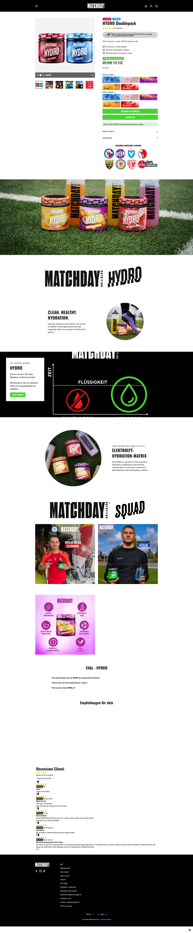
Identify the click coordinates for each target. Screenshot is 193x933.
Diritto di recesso (66, 906)
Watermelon (126, 88)
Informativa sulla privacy (68, 891)
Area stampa (64, 872)
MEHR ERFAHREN (17, 395)
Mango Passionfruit (147, 81)
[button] (108, 28)
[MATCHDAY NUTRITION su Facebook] (36, 870)
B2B (61, 864)
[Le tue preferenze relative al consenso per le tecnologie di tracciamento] (189, 929)
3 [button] (38, 849)
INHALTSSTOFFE (108, 131)
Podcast (63, 879)
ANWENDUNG (107, 138)
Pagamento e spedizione (68, 887)
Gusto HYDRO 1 (109, 75)
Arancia (106, 88)
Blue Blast (107, 81)
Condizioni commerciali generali (70, 894)
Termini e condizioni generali (69, 902)
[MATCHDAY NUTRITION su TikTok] (44, 870)
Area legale (64, 883)
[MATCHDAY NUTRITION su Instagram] (40, 870)
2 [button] (37, 849)
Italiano (88, 914)
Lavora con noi (65, 875)
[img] (41, 784)
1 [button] (36, 849)
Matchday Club (65, 868)
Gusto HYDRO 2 (109, 92)
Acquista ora (130, 117)
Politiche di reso (65, 898)
